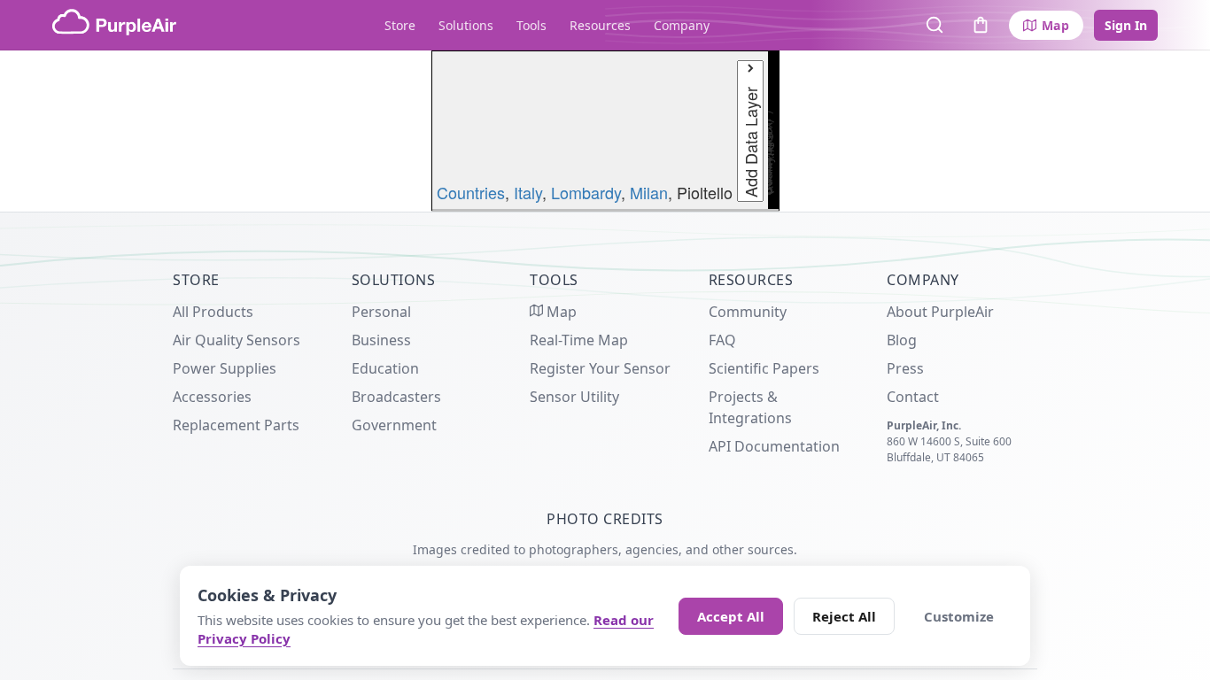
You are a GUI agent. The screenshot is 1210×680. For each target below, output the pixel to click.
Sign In (1126, 25)
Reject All (844, 616)
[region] (605, 131)
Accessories (212, 396)
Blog (902, 340)
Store (399, 25)
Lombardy (586, 192)
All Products (213, 311)
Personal (381, 311)
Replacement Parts (236, 425)
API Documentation (774, 446)
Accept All (730, 616)
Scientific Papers (764, 368)
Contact (913, 396)
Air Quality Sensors (236, 340)
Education (385, 368)
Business (381, 340)
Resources (600, 25)
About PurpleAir (940, 311)
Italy (528, 192)
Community (748, 311)
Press (905, 368)
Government (394, 425)
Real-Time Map (579, 340)
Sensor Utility (574, 396)
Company (682, 25)
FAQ (722, 340)
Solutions (465, 25)
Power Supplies (224, 368)
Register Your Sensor (600, 368)
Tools (531, 25)
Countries (471, 192)
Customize (959, 616)
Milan (649, 192)
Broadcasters (396, 396)
